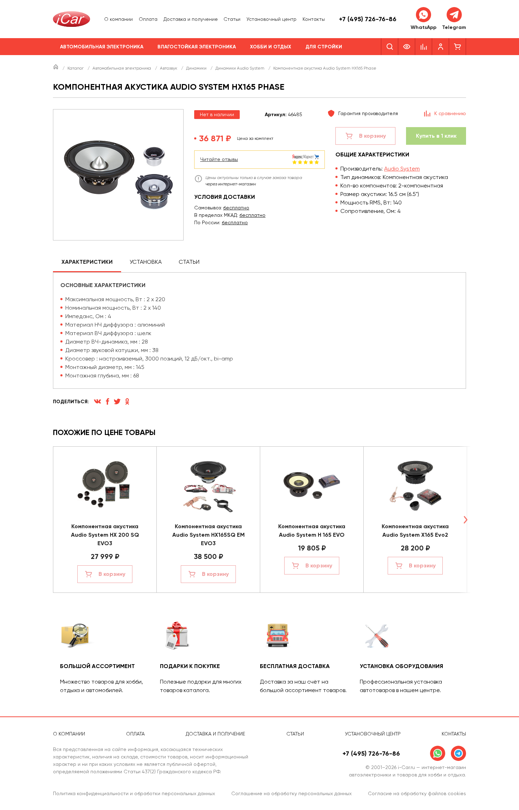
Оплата (148, 19)
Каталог (76, 68)
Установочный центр (271, 19)
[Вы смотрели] (406, 46)
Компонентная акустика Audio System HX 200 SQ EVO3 (105, 535)
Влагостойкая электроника (196, 47)
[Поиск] (389, 46)
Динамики (197, 68)
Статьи (231, 19)
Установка (146, 261)
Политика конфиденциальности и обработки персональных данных (134, 793)
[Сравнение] (423, 46)
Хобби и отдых (270, 47)
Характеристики (87, 261)
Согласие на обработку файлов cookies (417, 793)
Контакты (314, 19)
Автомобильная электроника (101, 47)
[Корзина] (457, 46)
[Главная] (56, 68)
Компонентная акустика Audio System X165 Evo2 (415, 530)
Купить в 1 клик (436, 135)
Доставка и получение (190, 19)
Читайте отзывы (219, 159)
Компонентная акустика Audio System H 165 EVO (311, 530)
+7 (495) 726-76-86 (367, 19)
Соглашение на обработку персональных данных (291, 793)
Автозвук (169, 68)
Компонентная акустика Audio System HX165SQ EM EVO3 (208, 535)
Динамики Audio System (240, 68)
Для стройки (323, 47)
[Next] (465, 519)
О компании (118, 19)
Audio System (402, 168)
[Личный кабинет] (440, 46)
